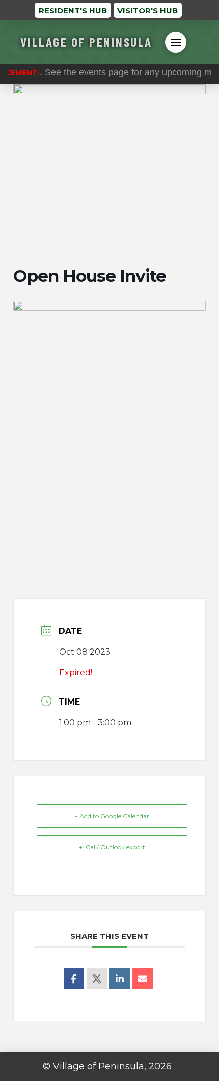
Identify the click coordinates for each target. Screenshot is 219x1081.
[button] (175, 42)
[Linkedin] (120, 978)
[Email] (142, 978)
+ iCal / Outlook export (112, 847)
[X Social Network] (97, 978)
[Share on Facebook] (74, 978)
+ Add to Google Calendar (111, 816)
